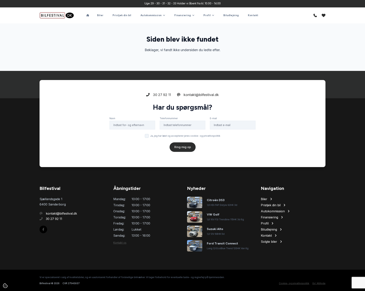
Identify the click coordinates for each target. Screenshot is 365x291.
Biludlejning (231, 15)
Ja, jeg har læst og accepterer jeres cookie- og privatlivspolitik (185, 135)
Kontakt (253, 15)
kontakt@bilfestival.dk (201, 95)
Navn (112, 118)
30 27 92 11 (161, 95)
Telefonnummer (169, 118)
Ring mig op (182, 147)
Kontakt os (119, 242)
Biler (100, 15)
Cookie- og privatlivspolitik (294, 283)
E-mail (213, 118)
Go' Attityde (318, 283)
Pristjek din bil (122, 15)
